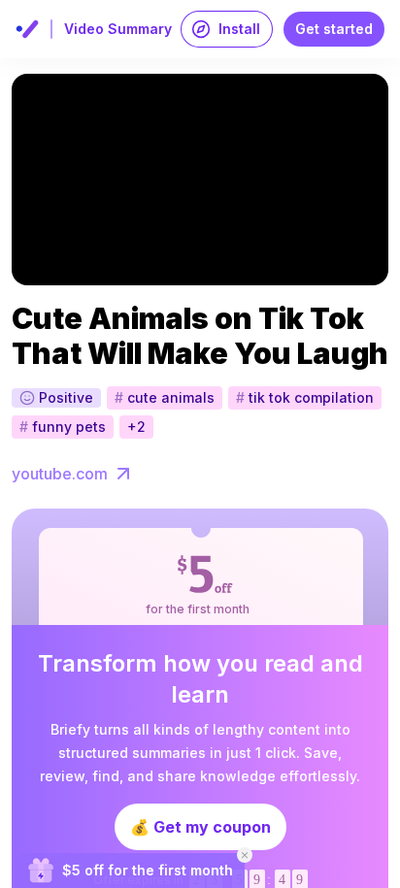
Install (239, 28)
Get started (334, 28)
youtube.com (60, 473)
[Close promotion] (244, 855)
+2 (136, 426)
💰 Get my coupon (200, 827)
